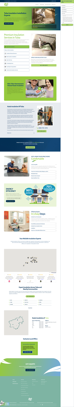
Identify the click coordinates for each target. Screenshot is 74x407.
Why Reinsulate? (48, 4)
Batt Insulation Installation (24, 387)
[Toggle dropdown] (38, 4)
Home (14, 379)
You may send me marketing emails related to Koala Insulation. (67, 15)
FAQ (32, 383)
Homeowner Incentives (35, 381)
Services (22, 379)
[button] (27, 263)
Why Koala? (42, 4)
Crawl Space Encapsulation (24, 393)
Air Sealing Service (23, 391)
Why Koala (14, 381)
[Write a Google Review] (28, 274)
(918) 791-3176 (47, 327)
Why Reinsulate (15, 383)
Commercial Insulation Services (25, 395)
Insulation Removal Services (24, 385)
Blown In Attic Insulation (24, 383)
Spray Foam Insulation (24, 381)
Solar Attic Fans (23, 389)
